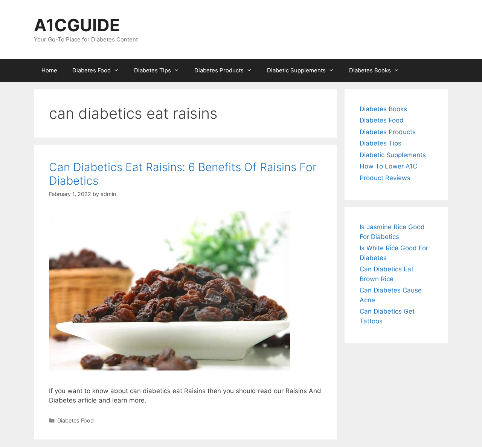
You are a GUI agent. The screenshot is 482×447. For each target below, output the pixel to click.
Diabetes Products (219, 70)
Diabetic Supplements (296, 70)
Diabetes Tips (152, 70)
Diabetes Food (91, 70)
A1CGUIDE (77, 25)
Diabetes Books (370, 70)
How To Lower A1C (388, 166)
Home (49, 70)
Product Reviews (385, 178)
